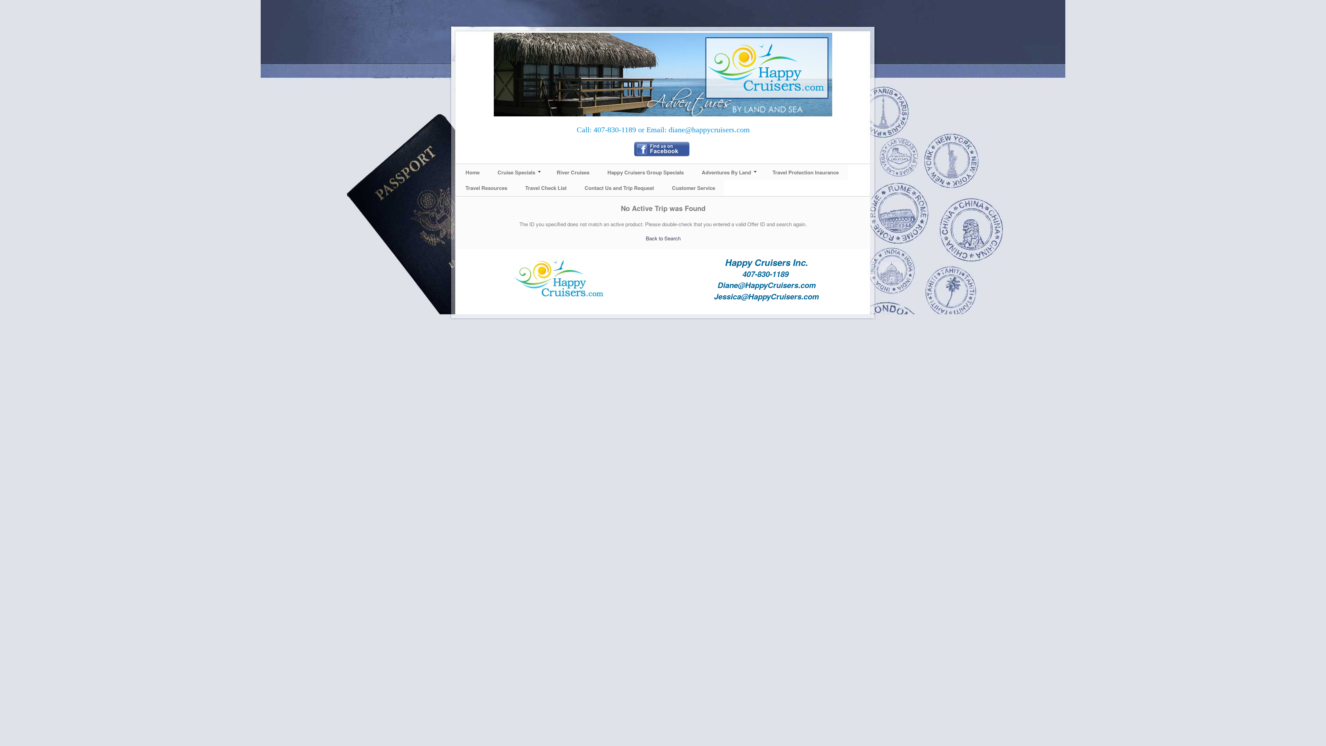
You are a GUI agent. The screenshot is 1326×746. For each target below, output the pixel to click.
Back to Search (663, 238)
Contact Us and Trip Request (619, 188)
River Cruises (573, 172)
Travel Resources (486, 188)
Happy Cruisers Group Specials (645, 172)
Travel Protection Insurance (805, 172)
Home (472, 172)
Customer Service (693, 188)
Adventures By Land (726, 172)
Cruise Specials (516, 172)
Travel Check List (546, 188)
